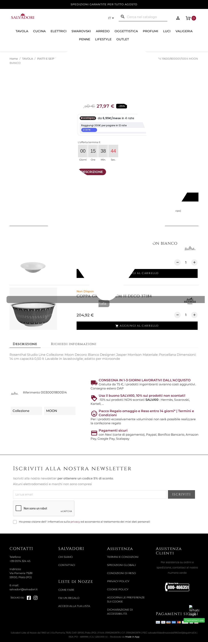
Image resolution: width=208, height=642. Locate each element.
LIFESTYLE (103, 39)
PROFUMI (150, 31)
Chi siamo (65, 556)
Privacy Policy (118, 581)
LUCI (167, 31)
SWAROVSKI (81, 31)
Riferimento (31, 392)
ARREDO (103, 31)
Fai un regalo (68, 597)
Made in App (132, 636)
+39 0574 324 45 (20, 561)
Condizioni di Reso (121, 573)
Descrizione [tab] (25, 344)
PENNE (84, 39)
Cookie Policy (117, 589)
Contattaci (66, 565)
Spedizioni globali (121, 565)
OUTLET (122, 39)
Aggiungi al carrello (137, 326)
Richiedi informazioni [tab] (73, 344)
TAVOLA (22, 31)
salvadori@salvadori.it (24, 589)
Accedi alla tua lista (74, 606)
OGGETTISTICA (126, 31)
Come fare (66, 589)
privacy (75, 521)
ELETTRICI (59, 31)
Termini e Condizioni (123, 556)
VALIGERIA (184, 31)
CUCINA (39, 31)
